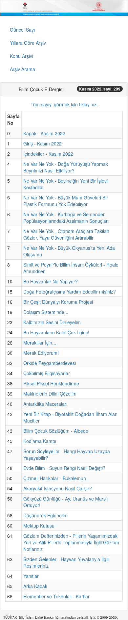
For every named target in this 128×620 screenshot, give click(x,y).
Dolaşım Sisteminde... (45, 312)
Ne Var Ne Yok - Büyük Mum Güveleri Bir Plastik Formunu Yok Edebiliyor (65, 200)
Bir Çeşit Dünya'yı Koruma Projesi (58, 301)
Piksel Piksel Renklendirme (51, 383)
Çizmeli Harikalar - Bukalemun (54, 478)
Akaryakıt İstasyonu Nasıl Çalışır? (57, 488)
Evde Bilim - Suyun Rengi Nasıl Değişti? (64, 468)
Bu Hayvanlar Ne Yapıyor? (50, 281)
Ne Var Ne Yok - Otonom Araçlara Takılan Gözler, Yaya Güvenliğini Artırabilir (66, 234)
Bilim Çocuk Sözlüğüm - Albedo (55, 430)
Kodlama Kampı (39, 441)
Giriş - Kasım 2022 (42, 143)
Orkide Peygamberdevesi (49, 363)
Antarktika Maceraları (45, 403)
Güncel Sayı (22, 29)
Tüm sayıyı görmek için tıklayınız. (64, 104)
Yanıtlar (31, 576)
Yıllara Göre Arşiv (28, 42)
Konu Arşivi (21, 56)
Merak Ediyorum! (41, 352)
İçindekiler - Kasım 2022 (48, 153)
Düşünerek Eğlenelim (45, 515)
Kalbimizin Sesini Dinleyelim (52, 322)
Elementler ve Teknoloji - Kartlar (56, 596)
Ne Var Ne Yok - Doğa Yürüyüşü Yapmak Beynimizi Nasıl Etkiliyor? (65, 167)
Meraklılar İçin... (39, 342)
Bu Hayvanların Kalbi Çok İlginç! (56, 332)
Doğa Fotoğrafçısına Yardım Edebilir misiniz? (69, 291)
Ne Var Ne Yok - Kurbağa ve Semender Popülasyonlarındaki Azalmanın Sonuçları (66, 217)
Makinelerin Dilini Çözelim (49, 393)
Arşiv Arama (22, 69)
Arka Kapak (35, 586)
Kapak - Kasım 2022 (44, 133)
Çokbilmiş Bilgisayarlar (46, 373)
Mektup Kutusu (38, 525)
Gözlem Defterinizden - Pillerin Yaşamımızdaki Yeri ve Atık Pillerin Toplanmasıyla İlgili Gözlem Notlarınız (71, 542)
